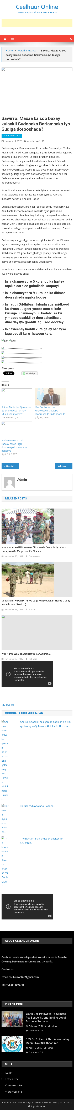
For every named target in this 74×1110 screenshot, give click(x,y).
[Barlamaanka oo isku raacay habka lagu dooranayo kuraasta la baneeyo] (17, 430)
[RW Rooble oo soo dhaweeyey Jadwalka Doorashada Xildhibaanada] (50, 397)
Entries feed (12, 1079)
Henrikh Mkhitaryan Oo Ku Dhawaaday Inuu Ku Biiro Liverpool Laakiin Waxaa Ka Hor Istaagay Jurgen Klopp (12, 466)
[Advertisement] (38, 23)
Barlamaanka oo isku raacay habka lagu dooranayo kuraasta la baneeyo (14, 445)
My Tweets (8, 704)
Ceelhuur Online (37, 6)
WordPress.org (13, 1091)
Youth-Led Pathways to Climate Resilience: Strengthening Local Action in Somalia (46, 1017)
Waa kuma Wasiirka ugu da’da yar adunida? (26, 654)
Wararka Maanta (12, 135)
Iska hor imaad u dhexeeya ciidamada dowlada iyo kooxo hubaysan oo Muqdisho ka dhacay (34, 549)
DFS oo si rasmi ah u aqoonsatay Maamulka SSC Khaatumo (47, 1041)
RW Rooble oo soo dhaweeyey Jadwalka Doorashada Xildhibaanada (50, 410)
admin (30, 141)
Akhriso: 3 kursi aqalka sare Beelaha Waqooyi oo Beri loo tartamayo (64, 466)
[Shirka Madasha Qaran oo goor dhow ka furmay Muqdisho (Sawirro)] (17, 397)
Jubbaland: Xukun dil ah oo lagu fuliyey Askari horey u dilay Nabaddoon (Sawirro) (36, 602)
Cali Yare (33, 659)
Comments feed (14, 1085)
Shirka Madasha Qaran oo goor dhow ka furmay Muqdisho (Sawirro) (16, 410)
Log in (8, 1072)
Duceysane (34, 556)
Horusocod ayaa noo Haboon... (37, 806)
